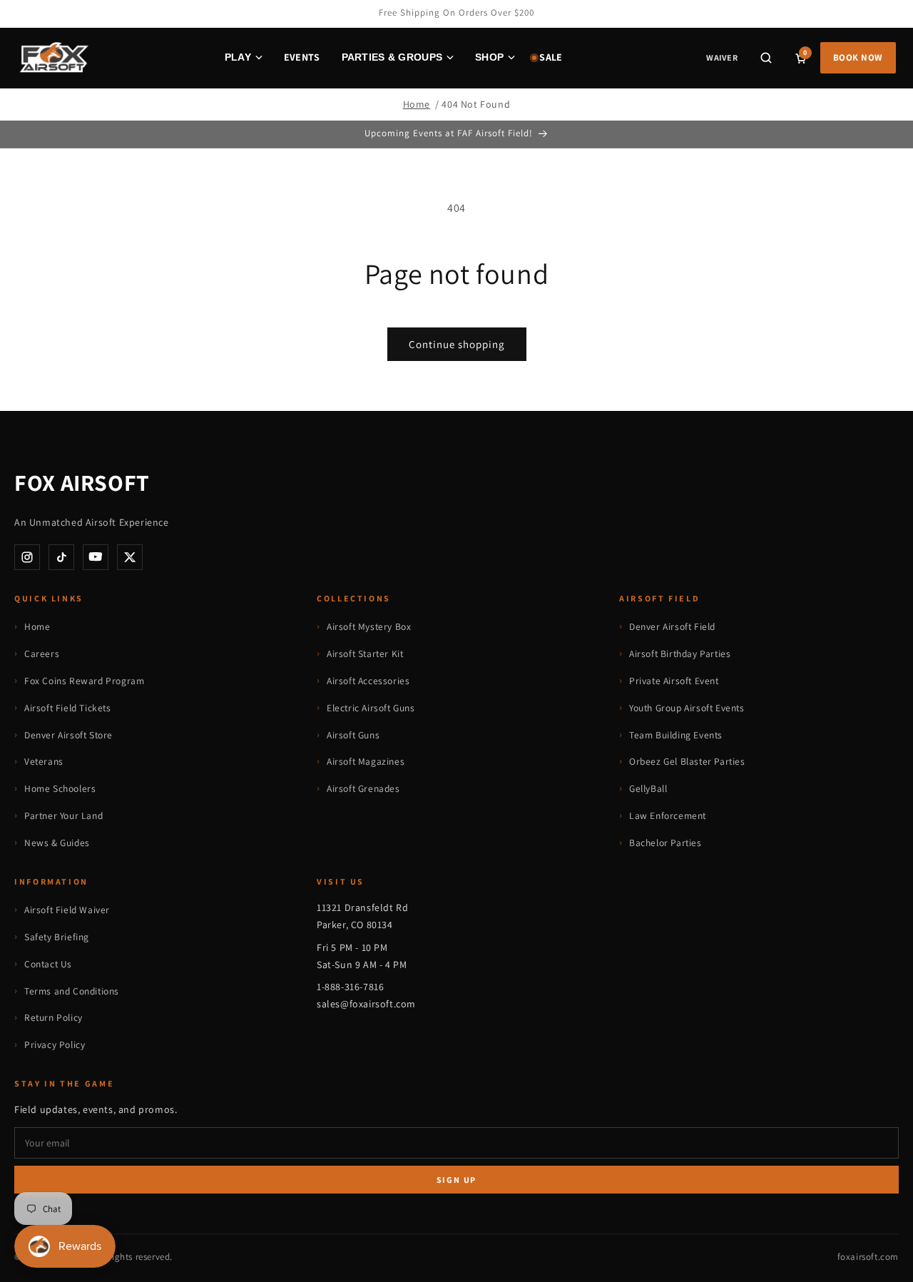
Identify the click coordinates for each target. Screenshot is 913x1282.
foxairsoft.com (868, 1257)
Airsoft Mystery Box (369, 626)
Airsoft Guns (353, 734)
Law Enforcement (667, 815)
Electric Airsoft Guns (371, 707)
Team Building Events (676, 734)
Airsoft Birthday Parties (679, 653)
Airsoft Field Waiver (67, 909)
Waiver (721, 57)
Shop (489, 57)
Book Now (858, 57)
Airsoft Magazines (365, 761)
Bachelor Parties (665, 842)
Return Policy (53, 1017)
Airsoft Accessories (368, 680)
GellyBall (648, 788)
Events (302, 57)
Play (238, 57)
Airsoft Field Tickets (67, 707)
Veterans (43, 761)
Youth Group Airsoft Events (687, 707)
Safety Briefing (56, 936)
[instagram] (27, 557)
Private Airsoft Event (674, 680)
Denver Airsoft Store (68, 734)
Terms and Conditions (71, 991)
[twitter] (130, 557)
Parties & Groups (392, 57)
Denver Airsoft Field (672, 626)
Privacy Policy (54, 1044)
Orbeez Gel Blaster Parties (687, 761)
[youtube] (95, 557)
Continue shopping (457, 344)
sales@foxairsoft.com (366, 1003)
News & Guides (57, 842)
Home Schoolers (60, 788)
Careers (41, 653)
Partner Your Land (63, 815)
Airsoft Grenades (363, 788)
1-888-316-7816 (350, 986)
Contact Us (48, 963)
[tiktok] (61, 557)
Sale (550, 57)
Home (416, 104)
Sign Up (457, 1179)
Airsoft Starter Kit (365, 653)
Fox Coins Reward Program (84, 680)
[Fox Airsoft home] (53, 58)
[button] (766, 58)
